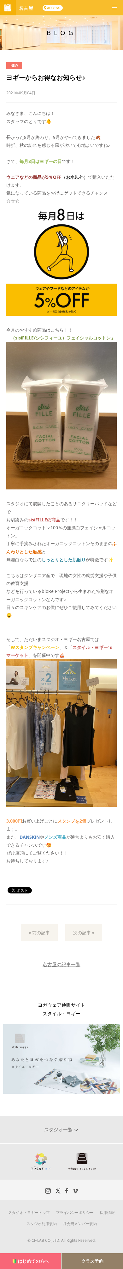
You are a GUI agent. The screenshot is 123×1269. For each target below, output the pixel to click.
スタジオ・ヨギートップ (29, 1212)
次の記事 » (83, 933)
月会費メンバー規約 (80, 1223)
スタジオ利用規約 (41, 1223)
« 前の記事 (39, 933)
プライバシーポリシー (75, 1212)
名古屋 (26, 8)
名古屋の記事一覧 (61, 964)
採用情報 (107, 1212)
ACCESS (53, 8)
